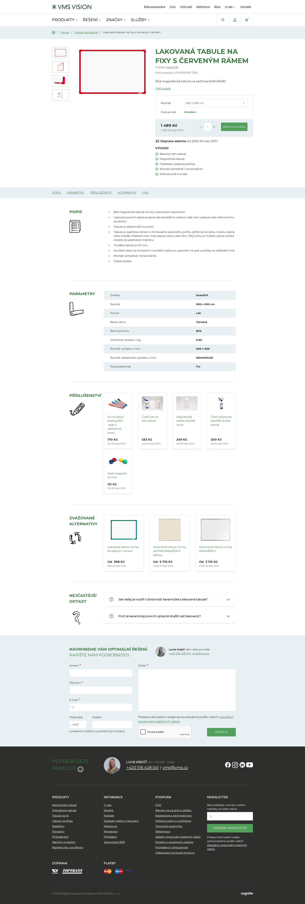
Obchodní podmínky (169, 826)
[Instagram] (235, 764)
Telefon (97, 717)
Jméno (74, 665)
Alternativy (127, 192)
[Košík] (247, 20)
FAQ (173, 6)
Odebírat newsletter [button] (230, 828)
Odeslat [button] (221, 732)
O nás (229, 6)
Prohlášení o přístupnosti (171, 847)
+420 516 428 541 (180, 653)
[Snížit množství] (201, 127)
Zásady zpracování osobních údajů (178, 836)
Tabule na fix (60, 815)
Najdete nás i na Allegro (67, 847)
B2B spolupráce (154, 6)
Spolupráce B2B (114, 842)
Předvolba (76, 717)
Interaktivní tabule (64, 810)
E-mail (73, 700)
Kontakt (245, 6)
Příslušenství (101, 192)
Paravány (58, 831)
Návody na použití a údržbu (173, 810)
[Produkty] (53, 32)
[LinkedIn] (242, 764)
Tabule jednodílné (86, 32)
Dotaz (142, 665)
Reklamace (162, 831)
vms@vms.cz (200, 653)
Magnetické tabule (64, 805)
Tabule (64, 32)
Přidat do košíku (234, 126)
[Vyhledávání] (223, 20)
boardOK (172, 67)
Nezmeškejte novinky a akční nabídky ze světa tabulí (226, 807)
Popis (56, 192)
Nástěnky (58, 826)
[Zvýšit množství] (214, 127)
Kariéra (108, 810)
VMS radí (186, 6)
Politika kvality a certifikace (173, 821)
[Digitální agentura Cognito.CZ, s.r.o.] (247, 893)
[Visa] (132, 871)
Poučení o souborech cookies (174, 842)
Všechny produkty (64, 842)
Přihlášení (110, 836)
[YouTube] (249, 764)
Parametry (75, 192)
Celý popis (163, 88)
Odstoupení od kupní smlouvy (175, 852)
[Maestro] (120, 871)
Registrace (111, 831)
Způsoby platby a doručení (121, 821)
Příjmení (75, 682)
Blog (217, 6)
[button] (170, 599)
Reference (203, 6)
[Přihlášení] (235, 20)
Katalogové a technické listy (173, 815)
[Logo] (71, 6)
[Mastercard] (109, 871)
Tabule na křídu (62, 821)
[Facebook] (228, 764)
